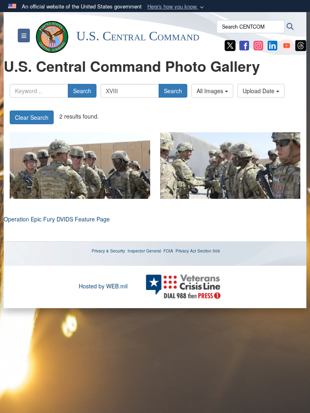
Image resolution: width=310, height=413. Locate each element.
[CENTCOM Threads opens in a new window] (300, 45)
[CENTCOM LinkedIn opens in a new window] (272, 45)
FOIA (168, 251)
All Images (211, 91)
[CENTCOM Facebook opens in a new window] (244, 45)
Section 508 (208, 251)
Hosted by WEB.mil (103, 286)
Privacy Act (186, 251)
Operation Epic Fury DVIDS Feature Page (57, 219)
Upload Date (259, 91)
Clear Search (31, 117)
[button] (176, 6)
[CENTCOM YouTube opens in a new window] (286, 45)
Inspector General (144, 251)
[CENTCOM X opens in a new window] (230, 45)
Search (82, 91)
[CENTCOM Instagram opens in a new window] (258, 45)
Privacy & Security (108, 251)
